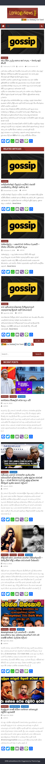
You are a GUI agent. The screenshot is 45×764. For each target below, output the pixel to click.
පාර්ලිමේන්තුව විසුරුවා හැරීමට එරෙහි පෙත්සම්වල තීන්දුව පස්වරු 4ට (18, 186)
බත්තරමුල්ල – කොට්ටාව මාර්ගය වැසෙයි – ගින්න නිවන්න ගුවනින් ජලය (20, 245)
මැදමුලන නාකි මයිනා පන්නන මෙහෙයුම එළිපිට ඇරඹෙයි (19, 711)
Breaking (5, 396)
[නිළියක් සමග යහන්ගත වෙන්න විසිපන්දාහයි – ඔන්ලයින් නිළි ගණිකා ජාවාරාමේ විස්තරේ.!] (22, 538)
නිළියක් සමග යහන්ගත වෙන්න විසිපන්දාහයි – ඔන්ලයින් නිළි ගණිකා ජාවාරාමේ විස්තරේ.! (22, 559)
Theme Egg (36, 761)
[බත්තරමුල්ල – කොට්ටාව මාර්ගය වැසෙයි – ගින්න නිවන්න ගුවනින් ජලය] (22, 225)
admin (20, 66)
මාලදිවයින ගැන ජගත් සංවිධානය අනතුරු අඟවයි (39, 341)
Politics (20, 555)
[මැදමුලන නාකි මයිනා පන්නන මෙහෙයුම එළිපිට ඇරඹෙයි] (22, 690)
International (14, 706)
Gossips (4, 58)
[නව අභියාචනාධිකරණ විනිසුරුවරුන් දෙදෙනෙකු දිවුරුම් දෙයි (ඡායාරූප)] (22, 288)
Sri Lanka (21, 396)
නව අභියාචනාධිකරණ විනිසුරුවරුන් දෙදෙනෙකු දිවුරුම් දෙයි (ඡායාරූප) (17, 308)
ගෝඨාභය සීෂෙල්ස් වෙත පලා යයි (16, 400)
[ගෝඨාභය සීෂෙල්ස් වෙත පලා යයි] (22, 380)
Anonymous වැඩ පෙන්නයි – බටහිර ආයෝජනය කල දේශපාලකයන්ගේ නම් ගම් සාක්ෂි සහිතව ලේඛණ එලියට (20, 635)
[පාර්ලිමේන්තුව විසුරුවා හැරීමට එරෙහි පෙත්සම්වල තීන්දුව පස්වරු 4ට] (22, 166)
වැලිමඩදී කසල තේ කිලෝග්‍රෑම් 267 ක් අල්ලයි (8, 341)
